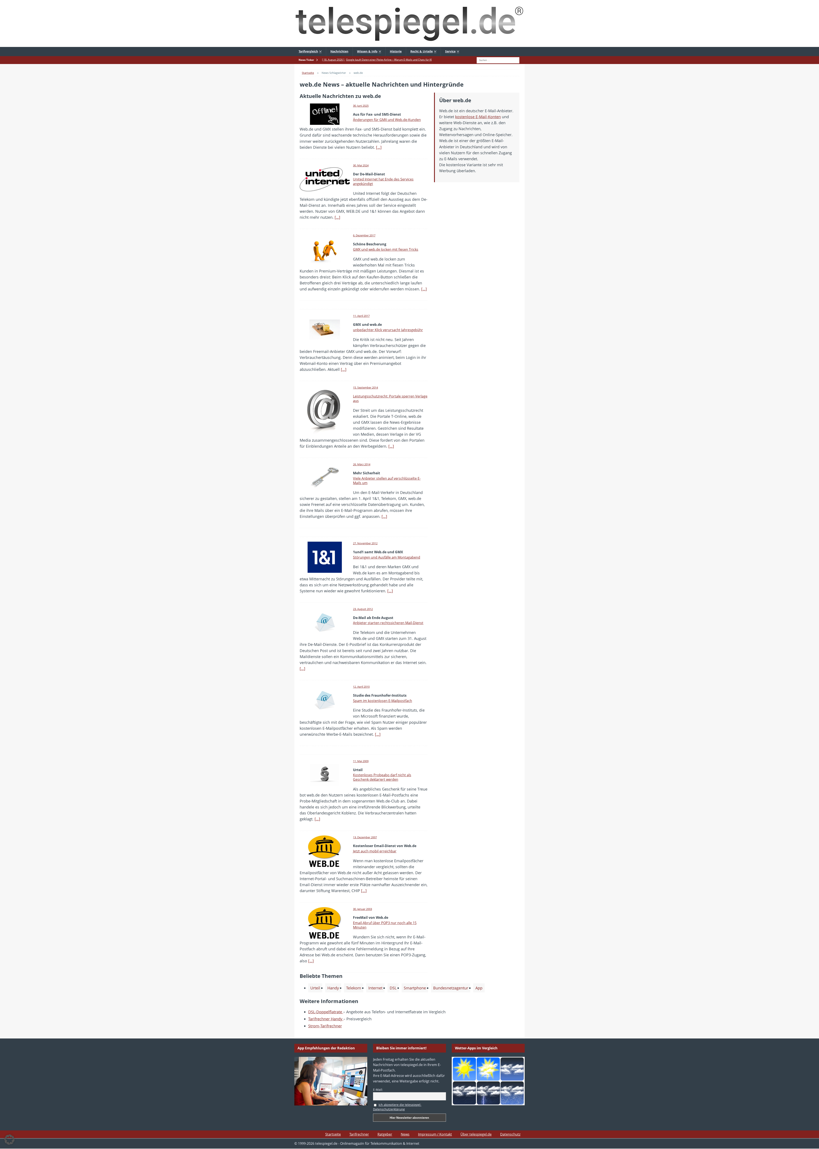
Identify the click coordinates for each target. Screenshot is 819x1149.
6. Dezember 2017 (364, 235)
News (405, 1134)
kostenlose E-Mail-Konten (478, 116)
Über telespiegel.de (476, 1134)
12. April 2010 (361, 687)
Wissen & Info (367, 51)
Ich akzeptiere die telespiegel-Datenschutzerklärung (397, 1107)
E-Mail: (378, 1090)
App (478, 987)
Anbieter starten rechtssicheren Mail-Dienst (388, 622)
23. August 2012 (363, 609)
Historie (396, 51)
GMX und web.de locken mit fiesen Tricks (385, 249)
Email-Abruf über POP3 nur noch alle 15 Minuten (385, 925)
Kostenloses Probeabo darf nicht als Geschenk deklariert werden (382, 777)
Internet (375, 987)
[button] (9, 1139)
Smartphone (415, 987)
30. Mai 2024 (361, 165)
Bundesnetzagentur (450, 987)
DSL (393, 987)
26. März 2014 (361, 464)
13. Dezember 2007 (365, 837)
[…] (379, 147)
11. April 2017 (361, 316)
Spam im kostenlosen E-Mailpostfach (382, 700)
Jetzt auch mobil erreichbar (374, 851)
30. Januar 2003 (362, 909)
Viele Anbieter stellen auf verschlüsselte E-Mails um (387, 480)
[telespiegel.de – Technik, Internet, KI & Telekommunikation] (409, 23)
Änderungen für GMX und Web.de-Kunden (387, 119)
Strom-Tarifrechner (325, 1025)
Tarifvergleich (308, 51)
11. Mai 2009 (361, 761)
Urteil (315, 987)
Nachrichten (339, 51)
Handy (333, 987)
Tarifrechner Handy (325, 1018)
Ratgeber (385, 1134)
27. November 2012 (365, 543)
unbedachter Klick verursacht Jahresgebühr (388, 330)
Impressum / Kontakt (435, 1134)
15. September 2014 (365, 387)
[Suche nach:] (498, 59)
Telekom (353, 987)
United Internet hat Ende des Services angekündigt (383, 181)
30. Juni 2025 (361, 106)
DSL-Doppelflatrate (325, 1011)
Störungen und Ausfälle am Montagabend (386, 557)
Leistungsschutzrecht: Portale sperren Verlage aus (390, 398)
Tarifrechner (359, 1134)
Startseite (333, 1134)
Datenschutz (510, 1134)
